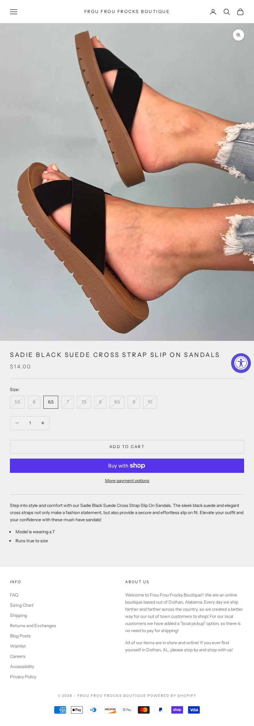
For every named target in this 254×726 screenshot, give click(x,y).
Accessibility (22, 666)
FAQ (14, 595)
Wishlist (18, 646)
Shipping (18, 615)
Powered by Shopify (172, 695)
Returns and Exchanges (33, 625)
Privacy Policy (23, 677)
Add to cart (127, 446)
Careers (17, 656)
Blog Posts (20, 636)
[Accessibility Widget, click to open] (241, 363)
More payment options (127, 480)
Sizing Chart (21, 605)
